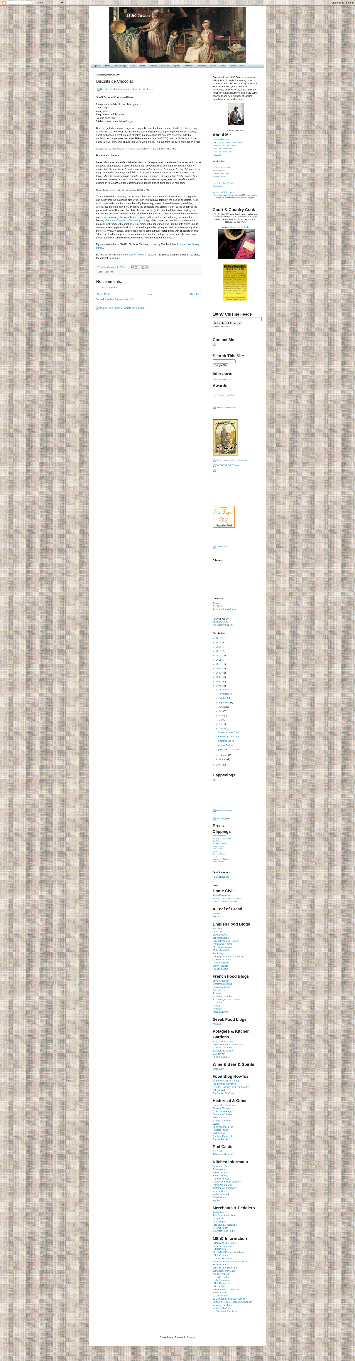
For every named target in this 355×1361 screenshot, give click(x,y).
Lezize (216, 1124)
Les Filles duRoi (221, 1277)
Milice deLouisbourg (223, 1305)
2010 (219, 664)
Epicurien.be (219, 990)
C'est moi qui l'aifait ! (223, 984)
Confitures (165, 65)
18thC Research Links (224, 1271)
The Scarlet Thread (221, 167)
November (224, 694)
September (224, 702)
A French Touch (220, 1228)
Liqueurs (176, 65)
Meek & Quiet (219, 170)
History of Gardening (223, 1246)
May (221, 720)
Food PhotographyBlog (224, 1084)
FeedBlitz (227, 326)
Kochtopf (217, 913)
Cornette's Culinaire (223, 1114)
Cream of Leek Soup (228, 732)
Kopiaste (217, 1024)
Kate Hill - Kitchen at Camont (227, 898)
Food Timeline (220, 1292)
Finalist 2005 (222, 149)
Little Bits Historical (222, 1258)
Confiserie (153, 65)
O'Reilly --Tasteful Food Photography (231, 1087)
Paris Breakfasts (221, 962)
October (223, 698)
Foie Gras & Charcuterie (225, 1225)
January (223, 759)
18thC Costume (220, 1255)
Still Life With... (220, 1090)
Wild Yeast (218, 916)
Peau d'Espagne (221, 877)
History (213, 65)
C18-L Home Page (222, 1111)
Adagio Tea (218, 1218)
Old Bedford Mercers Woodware (229, 1252)
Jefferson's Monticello (223, 1154)
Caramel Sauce (226, 741)
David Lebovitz (220, 934)
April (221, 724)
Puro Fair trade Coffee (224, 1215)
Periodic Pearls (220, 1130)
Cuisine (222, 65)
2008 (219, 673)
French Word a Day (222, 1185)
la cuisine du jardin (222, 996)
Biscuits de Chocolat (228, 736)
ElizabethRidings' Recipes (226, 941)
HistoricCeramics (221, 1264)
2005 (219, 685)
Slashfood (217, 851)
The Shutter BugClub (223, 1093)
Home (149, 294)
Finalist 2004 (222, 152)
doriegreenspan (221, 938)
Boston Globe (218, 862)
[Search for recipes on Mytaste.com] (220, 547)
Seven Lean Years (221, 173)
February (223, 755)
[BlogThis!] (136, 267)
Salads (133, 65)
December (224, 689)
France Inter (218, 849)
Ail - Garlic (218, 606)
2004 (219, 764)
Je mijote (217, 993)
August (222, 707)
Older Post (195, 294)
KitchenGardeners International (228, 1044)
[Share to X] (139, 267)
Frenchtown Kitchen (223, 944)
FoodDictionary (220, 1175)
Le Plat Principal (120, 65)
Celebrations (201, 65)
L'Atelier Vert (219, 1054)
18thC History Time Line (225, 1267)
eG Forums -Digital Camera (226, 1080)
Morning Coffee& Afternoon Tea (228, 956)
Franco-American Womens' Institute (230, 1261)
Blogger (191, 1337)
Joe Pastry (218, 953)
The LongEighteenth (223, 1136)
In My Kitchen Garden (223, 1041)
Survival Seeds (220, 621)
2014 (219, 647)
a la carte (217, 928)
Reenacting (217, 186)
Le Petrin (217, 1002)
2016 (219, 638)
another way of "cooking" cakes (138, 254)
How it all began (221, 139)
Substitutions (219, 1197)
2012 (219, 655)
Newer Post (103, 294)
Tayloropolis (219, 1133)
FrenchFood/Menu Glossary (227, 1181)
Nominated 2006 (224, 146)
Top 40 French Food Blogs (224, 395)
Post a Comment (109, 287)
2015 (219, 642)
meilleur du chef (221, 1194)
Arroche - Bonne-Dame (224, 609)
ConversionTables (222, 1166)
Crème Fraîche (225, 745)
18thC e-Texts (219, 1286)
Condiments (188, 65)
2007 (219, 677)
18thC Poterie (219, 1249)
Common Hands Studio (239, 227)
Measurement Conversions (226, 1289)
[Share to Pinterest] (146, 267)
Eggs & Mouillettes (222, 987)
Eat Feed (217, 1151)
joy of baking (219, 1191)
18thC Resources (221, 1283)
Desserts (142, 65)
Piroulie (216, 1006)
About (242, 65)
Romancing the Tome (222, 838)
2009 (219, 668)
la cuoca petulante (222, 1120)
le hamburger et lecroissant (226, 999)
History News (218, 846)
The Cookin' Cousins (223, 625)
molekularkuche (219, 836)
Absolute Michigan (222, 1108)
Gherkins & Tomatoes (223, 947)
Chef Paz (217, 931)
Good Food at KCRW (222, 380)
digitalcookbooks (221, 1172)
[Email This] (132, 267)
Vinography (218, 1069)
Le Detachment (220, 1295)
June (221, 715)
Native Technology (222, 1308)
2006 (219, 681)
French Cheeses (221, 1178)
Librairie (232, 65)
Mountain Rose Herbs (224, 1231)
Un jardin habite (221, 1057)
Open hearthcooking (223, 1127)
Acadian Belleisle (221, 1274)
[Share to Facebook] (143, 267)
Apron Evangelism (222, 895)
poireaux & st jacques (229, 749)
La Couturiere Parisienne (225, 1311)
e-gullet (216, 1200)
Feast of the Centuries (224, 1105)
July (221, 711)
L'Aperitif (96, 65)
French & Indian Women (223, 183)
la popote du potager (223, 1050)
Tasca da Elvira (220, 1012)
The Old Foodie (220, 969)
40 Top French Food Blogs (230, 142)
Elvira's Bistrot (220, 1117)
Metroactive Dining (220, 859)
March (222, 728)
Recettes (217, 1008)
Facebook (217, 155)
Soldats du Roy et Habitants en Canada (232, 1302)
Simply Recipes (220, 966)
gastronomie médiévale (224, 1188)
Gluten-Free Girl (221, 950)
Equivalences (219, 1169)
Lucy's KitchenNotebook (225, 901)
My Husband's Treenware (223, 192)
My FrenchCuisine (222, 959)
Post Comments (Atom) (121, 299)
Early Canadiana (221, 1280)
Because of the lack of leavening (123, 220)
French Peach (219, 177)
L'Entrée (107, 65)
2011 (219, 660)
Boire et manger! (221, 981)
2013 (219, 651)
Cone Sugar (219, 1221)
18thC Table (224, 1243)
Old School (217, 841)
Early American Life (242, 197)
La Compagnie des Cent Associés (230, 1299)
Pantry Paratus (220, 1212)
